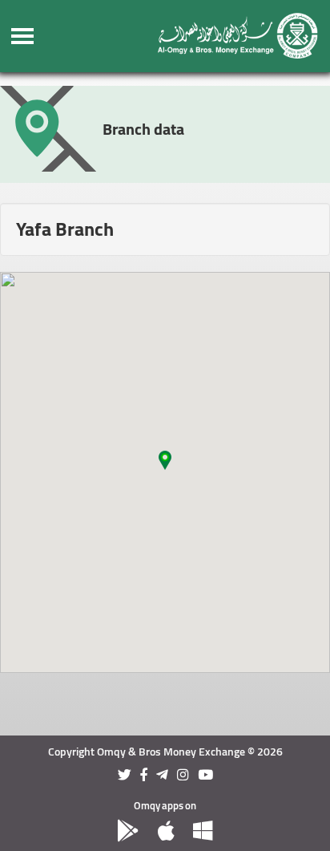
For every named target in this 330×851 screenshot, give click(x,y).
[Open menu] (23, 36)
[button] (165, 463)
